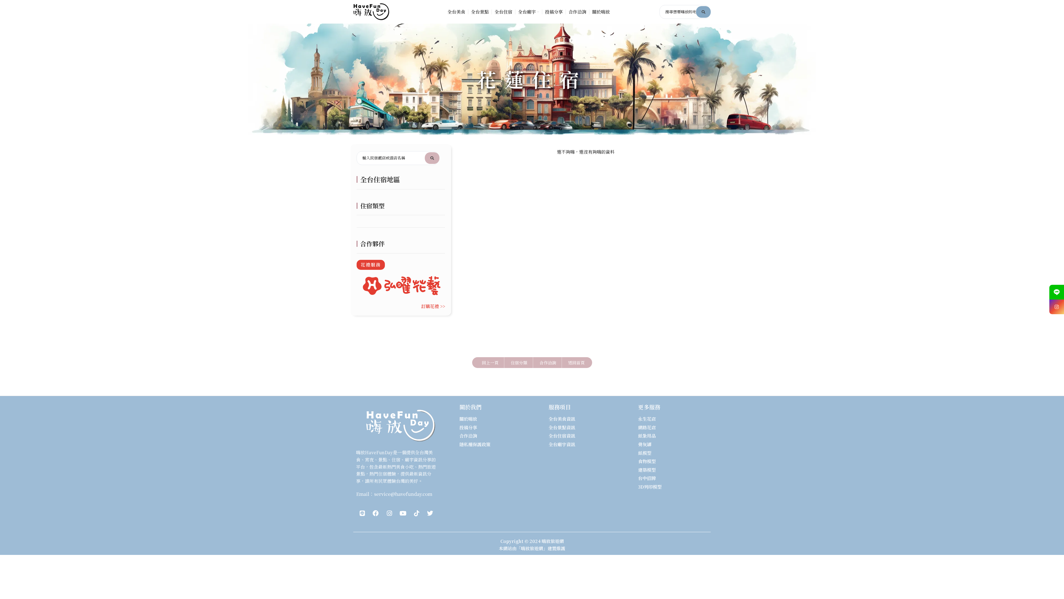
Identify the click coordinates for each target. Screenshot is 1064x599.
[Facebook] (376, 513)
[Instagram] (389, 513)
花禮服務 (371, 265)
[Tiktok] (416, 513)
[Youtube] (403, 513)
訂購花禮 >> (433, 306)
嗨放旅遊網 (553, 541)
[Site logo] (371, 11)
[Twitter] (430, 513)
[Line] (362, 513)
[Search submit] (703, 12)
